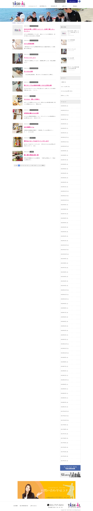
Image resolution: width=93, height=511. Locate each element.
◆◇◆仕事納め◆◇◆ (31, 155)
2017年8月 (63, 429)
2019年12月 (64, 343)
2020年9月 (63, 303)
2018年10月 (64, 379)
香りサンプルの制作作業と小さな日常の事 (38, 85)
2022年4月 (63, 227)
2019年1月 (63, 375)
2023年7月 (63, 159)
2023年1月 (63, 186)
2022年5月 (63, 222)
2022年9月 (63, 204)
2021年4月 (63, 281)
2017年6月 (63, 438)
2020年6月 (63, 317)
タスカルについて (33, 6)
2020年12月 (64, 290)
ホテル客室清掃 (29, 43)
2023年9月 (63, 150)
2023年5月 (63, 168)
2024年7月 (63, 119)
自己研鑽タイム (29, 127)
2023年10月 (64, 146)
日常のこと (63, 95)
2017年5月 (63, 442)
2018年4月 (63, 393)
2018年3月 (63, 397)
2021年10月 (64, 254)
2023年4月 (63, 173)
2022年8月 (63, 209)
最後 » (43, 165)
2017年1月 (63, 460)
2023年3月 (63, 177)
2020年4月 (63, 326)
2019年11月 (64, 348)
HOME (14, 22)
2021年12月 (64, 245)
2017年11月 (64, 415)
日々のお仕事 (28, 71)
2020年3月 (63, 330)
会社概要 (15, 505)
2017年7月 (63, 433)
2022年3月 (63, 231)
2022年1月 (63, 240)
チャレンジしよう (30, 57)
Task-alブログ (60, 1)
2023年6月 (63, 164)
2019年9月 (63, 357)
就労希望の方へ (43, 6)
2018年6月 (63, 384)
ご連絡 (62, 82)
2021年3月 (63, 285)
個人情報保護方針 (24, 505)
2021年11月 (64, 249)
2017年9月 (63, 424)
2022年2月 (63, 236)
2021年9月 (63, 258)
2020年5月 (63, 321)
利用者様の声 (54, 6)
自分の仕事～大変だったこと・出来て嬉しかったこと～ (73, 32)
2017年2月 (63, 456)
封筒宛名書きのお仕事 (31, 113)
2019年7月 (63, 366)
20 (35, 165)
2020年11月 (64, 294)
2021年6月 (63, 272)
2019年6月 (63, 370)
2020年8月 (63, 308)
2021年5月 (63, 276)
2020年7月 (63, 312)
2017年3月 (63, 451)
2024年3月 (63, 123)
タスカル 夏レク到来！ (32, 99)
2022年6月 (63, 218)
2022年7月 (63, 213)
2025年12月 (64, 110)
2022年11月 (64, 195)
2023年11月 (64, 141)
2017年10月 (64, 420)
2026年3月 (63, 105)
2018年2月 (63, 402)
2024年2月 (63, 128)
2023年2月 (63, 182)
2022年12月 (64, 191)
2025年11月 (64, 114)
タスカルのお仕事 (65, 91)
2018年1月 (63, 406)
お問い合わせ (72, 1)
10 (32, 165)
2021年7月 (63, 267)
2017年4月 (63, 447)
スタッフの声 (64, 86)
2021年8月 (63, 263)
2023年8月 (63, 155)
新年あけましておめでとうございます (36, 141)
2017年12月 (64, 411)
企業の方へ (64, 6)
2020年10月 (64, 299)
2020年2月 (63, 335)
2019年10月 (64, 352)
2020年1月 (63, 339)
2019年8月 (63, 361)
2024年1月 (63, 132)
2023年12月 (64, 137)
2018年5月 (63, 388)
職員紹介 (75, 6)
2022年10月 (64, 200)
